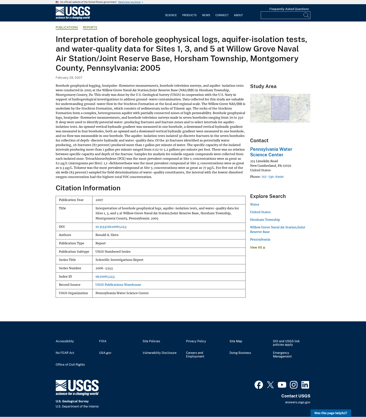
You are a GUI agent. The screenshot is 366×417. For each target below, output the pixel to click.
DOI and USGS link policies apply (286, 343)
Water (254, 204)
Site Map (236, 341)
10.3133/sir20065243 (111, 227)
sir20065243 (105, 276)
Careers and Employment (195, 354)
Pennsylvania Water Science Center (271, 151)
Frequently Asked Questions (289, 9)
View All (256, 247)
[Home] (73, 18)
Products (189, 15)
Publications (67, 27)
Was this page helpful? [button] (330, 413)
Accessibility (65, 341)
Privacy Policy (196, 341)
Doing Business (240, 353)
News (206, 15)
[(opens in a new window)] (259, 384)
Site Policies (151, 341)
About (238, 15)
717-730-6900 (272, 177)
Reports (90, 27)
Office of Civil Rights (70, 364)
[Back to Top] (352, 403)
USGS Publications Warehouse (118, 285)
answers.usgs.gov (297, 402)
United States (260, 212)
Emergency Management (282, 354)
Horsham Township (265, 220)
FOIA (102, 341)
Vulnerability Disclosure (160, 353)
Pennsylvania (260, 239)
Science (171, 15)
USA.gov (105, 353)
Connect (222, 15)
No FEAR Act (65, 353)
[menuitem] (171, 12)
